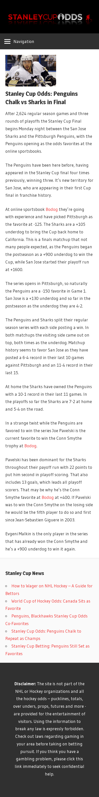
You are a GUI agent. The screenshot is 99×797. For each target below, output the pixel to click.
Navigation (23, 41)
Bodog (52, 209)
